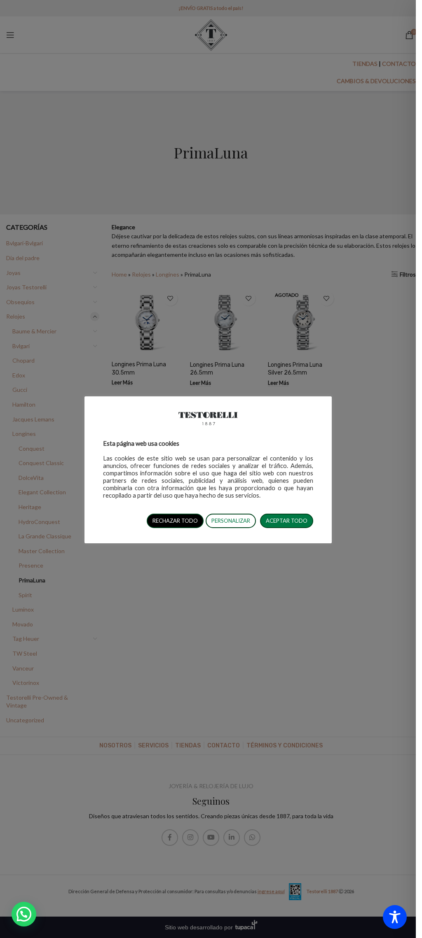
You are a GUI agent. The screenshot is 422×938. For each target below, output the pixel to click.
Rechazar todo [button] (175, 520)
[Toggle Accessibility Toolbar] (395, 917)
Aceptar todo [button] (286, 520)
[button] (24, 914)
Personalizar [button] (230, 520)
